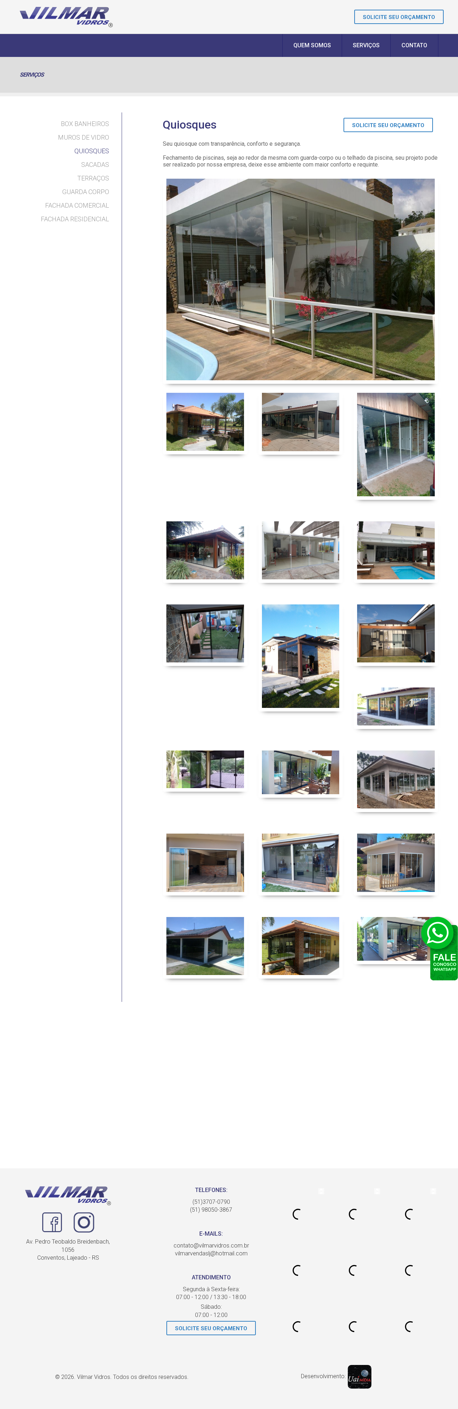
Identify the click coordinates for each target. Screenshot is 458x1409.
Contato (414, 45)
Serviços (366, 45)
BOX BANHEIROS (85, 123)
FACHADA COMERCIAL (77, 205)
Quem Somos (312, 45)
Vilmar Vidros (66, 16)
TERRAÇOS (93, 178)
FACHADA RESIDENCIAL (75, 219)
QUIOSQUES (91, 151)
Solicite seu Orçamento (399, 17)
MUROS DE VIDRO (83, 137)
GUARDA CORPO (85, 192)
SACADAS (95, 164)
